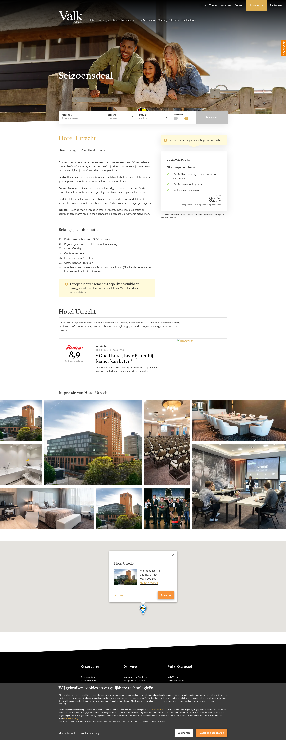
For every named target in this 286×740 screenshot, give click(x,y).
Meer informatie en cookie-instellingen (80, 733)
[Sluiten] (173, 555)
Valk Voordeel (174, 677)
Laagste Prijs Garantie (134, 680)
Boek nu (166, 595)
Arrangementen (108, 20)
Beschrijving (67, 150)
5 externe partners (157, 709)
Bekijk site (118, 595)
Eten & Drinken (146, 20)
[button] (143, 610)
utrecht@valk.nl (149, 582)
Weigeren (184, 732)
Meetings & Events (168, 20)
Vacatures (226, 5)
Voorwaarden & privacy (135, 677)
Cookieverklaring (70, 718)
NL (202, 5)
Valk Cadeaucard (176, 680)
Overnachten (127, 20)
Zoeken (213, 5)
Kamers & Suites (88, 677)
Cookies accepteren (212, 732)
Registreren (276, 5)
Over (93, 150)
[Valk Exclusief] (71, 17)
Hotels (92, 20)
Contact (239, 5)
